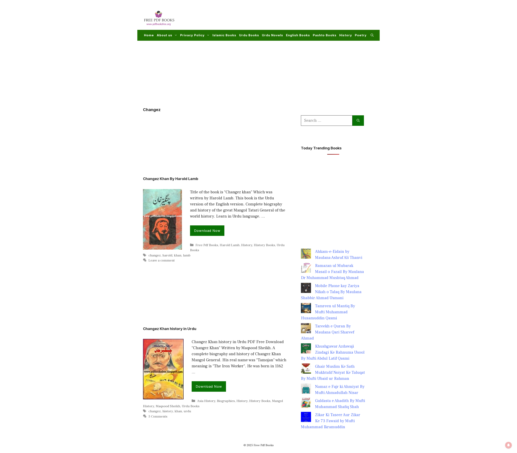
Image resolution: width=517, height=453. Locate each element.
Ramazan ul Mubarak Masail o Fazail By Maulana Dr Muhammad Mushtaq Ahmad (332, 271)
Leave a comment (161, 260)
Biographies (226, 401)
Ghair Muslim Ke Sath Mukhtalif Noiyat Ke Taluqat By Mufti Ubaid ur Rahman (333, 372)
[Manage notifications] (508, 445)
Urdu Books (249, 35)
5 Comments (157, 416)
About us (164, 35)
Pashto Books (324, 35)
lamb (186, 255)
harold (167, 255)
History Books (264, 245)
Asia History (206, 401)
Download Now (207, 231)
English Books (298, 35)
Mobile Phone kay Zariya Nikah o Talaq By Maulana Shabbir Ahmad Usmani (331, 292)
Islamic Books (224, 35)
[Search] (358, 120)
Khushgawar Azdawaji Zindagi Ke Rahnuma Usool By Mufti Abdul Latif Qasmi (333, 352)
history (167, 411)
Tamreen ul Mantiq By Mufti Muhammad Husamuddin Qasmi (328, 312)
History (345, 35)
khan (177, 255)
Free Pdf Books (206, 245)
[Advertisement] (300, 17)
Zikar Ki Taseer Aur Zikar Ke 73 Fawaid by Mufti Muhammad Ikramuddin (330, 421)
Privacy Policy (192, 35)
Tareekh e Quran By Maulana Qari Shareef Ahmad (327, 332)
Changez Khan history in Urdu (169, 329)
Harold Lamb (230, 245)
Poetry (361, 35)
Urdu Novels (272, 35)
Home (149, 35)
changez (154, 255)
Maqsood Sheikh (168, 406)
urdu (187, 411)
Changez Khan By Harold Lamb (170, 179)
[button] (372, 35)
